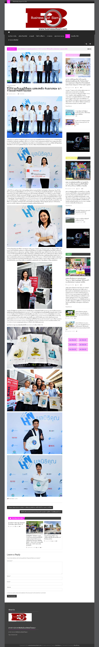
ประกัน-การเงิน (12, 36)
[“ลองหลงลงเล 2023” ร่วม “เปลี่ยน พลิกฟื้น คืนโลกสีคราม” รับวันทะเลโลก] (52, 527)
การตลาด (49, 36)
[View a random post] (90, 44)
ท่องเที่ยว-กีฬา (75, 36)
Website (9, 587)
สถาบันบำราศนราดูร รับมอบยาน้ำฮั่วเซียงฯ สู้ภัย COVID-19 (16, 523)
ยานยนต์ (31, 36)
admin (17, 526)
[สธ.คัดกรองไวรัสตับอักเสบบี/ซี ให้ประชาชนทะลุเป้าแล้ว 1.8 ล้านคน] (70, 121)
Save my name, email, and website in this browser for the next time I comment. (27, 592)
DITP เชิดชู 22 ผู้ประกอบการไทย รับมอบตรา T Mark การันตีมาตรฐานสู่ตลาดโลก (37, 49)
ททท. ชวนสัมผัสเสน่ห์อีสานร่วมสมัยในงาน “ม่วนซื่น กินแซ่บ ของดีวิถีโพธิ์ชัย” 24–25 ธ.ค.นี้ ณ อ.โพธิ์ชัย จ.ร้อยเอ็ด (77, 184)
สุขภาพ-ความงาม (59, 36)
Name (9, 576)
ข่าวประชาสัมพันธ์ (13, 40)
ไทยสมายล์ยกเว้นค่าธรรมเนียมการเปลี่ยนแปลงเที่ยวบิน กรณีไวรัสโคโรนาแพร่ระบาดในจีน (30, 507)
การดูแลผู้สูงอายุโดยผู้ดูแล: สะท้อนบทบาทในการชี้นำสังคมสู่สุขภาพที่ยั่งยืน (82, 112)
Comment (10, 560)
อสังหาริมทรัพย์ (23, 36)
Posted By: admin (12, 93)
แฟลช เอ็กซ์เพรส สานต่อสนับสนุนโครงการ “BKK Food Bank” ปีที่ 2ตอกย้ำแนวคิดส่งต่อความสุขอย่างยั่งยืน (77, 280)
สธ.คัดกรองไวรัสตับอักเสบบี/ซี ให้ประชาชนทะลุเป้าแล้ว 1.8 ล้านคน (82, 122)
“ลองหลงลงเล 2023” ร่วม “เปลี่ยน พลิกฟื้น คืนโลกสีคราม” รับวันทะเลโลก (52, 537)
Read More (68, 106)
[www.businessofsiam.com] (49, 19)
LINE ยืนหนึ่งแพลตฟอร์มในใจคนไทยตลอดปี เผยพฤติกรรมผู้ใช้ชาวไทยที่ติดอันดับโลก (40, 511)
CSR (68, 36)
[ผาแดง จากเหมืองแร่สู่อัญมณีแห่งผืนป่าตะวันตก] (70, 219)
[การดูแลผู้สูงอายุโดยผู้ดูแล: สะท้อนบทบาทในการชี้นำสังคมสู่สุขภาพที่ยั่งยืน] (70, 112)
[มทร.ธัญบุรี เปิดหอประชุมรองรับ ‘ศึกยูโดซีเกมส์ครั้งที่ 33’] (70, 211)
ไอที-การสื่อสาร (40, 36)
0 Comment (21, 93)
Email (8, 581)
